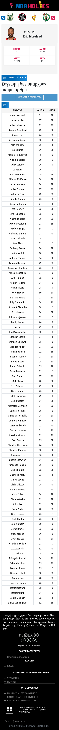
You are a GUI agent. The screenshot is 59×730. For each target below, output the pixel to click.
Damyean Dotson (17, 583)
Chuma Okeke (18, 499)
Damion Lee (17, 578)
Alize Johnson (17, 184)
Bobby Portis (17, 322)
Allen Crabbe (17, 189)
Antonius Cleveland (17, 268)
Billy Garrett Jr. (17, 302)
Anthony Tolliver (17, 258)
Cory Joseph (17, 533)
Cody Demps (17, 514)
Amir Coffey (17, 208)
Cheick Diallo (17, 469)
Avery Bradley (17, 292)
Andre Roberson (18, 223)
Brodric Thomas (18, 356)
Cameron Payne (18, 410)
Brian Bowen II (17, 351)
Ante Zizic (18, 243)
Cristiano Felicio (17, 543)
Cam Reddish (17, 400)
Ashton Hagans (17, 282)
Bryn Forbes (18, 376)
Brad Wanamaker (17, 332)
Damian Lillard (17, 573)
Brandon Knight (17, 346)
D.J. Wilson (17, 553)
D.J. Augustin (17, 548)
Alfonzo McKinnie (17, 179)
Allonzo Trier (17, 194)
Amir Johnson (17, 213)
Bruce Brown (17, 361)
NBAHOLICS (43, 725)
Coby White (17, 509)
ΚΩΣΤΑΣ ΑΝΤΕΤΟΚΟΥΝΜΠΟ (21, 700)
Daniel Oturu (17, 592)
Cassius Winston (17, 435)
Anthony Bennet (18, 248)
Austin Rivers (17, 287)
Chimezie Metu (17, 474)
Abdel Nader (17, 120)
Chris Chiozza (18, 484)
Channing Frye (17, 455)
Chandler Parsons (17, 450)
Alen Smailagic (17, 159)
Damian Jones (17, 568)
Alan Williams (18, 144)
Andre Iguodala (17, 218)
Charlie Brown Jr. (17, 459)
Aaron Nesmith (17, 115)
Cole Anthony (17, 523)
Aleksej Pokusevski (18, 154)
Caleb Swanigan (18, 396)
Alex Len (17, 169)
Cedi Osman (17, 440)
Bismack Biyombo (17, 307)
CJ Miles (17, 504)
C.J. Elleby (17, 381)
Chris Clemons (17, 489)
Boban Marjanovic (17, 317)
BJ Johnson (18, 312)
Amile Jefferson (18, 204)
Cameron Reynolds (17, 415)
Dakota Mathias (18, 563)
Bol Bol (17, 327)
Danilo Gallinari (17, 597)
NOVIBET (11, 681)
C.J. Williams (17, 386)
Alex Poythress (17, 174)
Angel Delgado (17, 238)
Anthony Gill (17, 253)
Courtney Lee (17, 538)
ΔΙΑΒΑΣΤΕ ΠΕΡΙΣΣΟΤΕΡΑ (30, 97)
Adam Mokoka (17, 125)
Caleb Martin (17, 391)
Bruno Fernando (18, 371)
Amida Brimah (17, 199)
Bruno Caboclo (17, 366)
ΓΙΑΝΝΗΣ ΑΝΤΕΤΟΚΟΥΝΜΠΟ (22, 693)
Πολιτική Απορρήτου (18, 656)
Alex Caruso (17, 164)
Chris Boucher (17, 479)
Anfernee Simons (17, 233)
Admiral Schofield (17, 130)
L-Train (10, 666)
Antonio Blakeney (17, 263)
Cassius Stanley (18, 430)
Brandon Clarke (17, 336)
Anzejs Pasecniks (17, 272)
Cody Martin (17, 519)
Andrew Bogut (18, 228)
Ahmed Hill (17, 135)
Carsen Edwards (18, 425)
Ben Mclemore (17, 297)
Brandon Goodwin (17, 341)
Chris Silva (17, 494)
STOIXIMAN (13, 678)
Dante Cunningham (17, 602)
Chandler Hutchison (18, 445)
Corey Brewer (17, 528)
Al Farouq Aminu (17, 140)
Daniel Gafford (17, 587)
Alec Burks (17, 149)
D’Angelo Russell (17, 558)
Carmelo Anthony (17, 420)
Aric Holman (17, 277)
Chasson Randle (17, 464)
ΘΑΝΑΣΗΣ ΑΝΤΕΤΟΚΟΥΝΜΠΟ (22, 697)
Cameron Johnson (17, 405)
